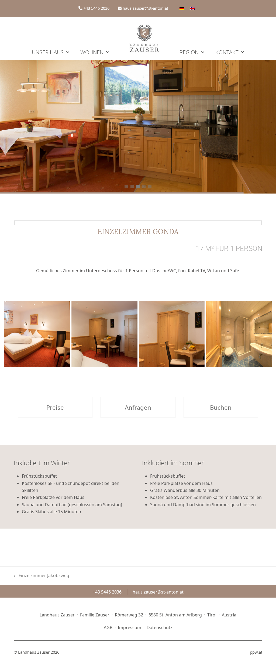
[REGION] (192, 38)
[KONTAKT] (230, 38)
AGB (108, 627)
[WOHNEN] (95, 38)
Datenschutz (159, 627)
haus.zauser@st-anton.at (145, 8)
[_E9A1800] (37, 334)
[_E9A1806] (172, 334)
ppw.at (256, 652)
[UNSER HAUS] (50, 38)
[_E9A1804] (104, 334)
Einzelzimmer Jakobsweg (41, 576)
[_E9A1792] (239, 334)
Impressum (129, 627)
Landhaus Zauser (34, 652)
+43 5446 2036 (96, 8)
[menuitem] (182, 8)
